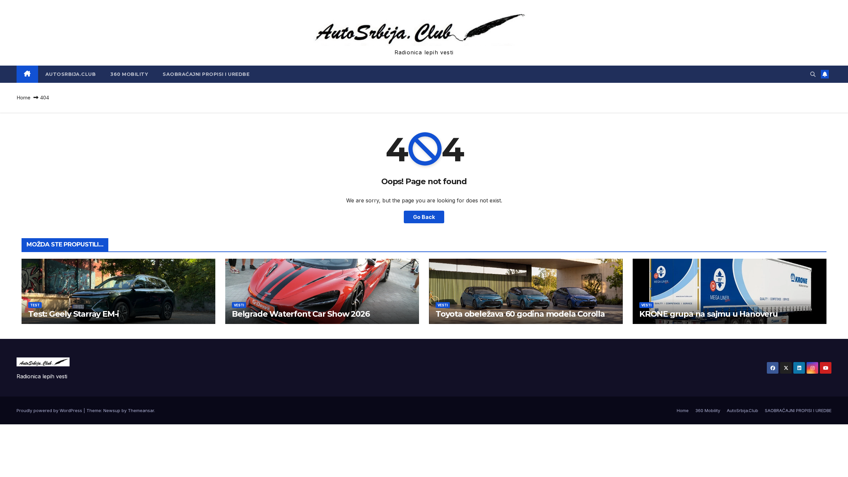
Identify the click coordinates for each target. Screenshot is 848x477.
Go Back (424, 217)
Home (23, 97)
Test (35, 305)
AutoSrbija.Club (70, 74)
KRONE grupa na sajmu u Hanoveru (708, 314)
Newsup (111, 410)
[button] (813, 74)
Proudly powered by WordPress (50, 410)
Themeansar (141, 410)
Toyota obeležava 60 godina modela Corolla (520, 314)
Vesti (239, 305)
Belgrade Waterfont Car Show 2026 (301, 314)
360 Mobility (129, 74)
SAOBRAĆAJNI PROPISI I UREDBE (206, 74)
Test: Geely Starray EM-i (73, 314)
